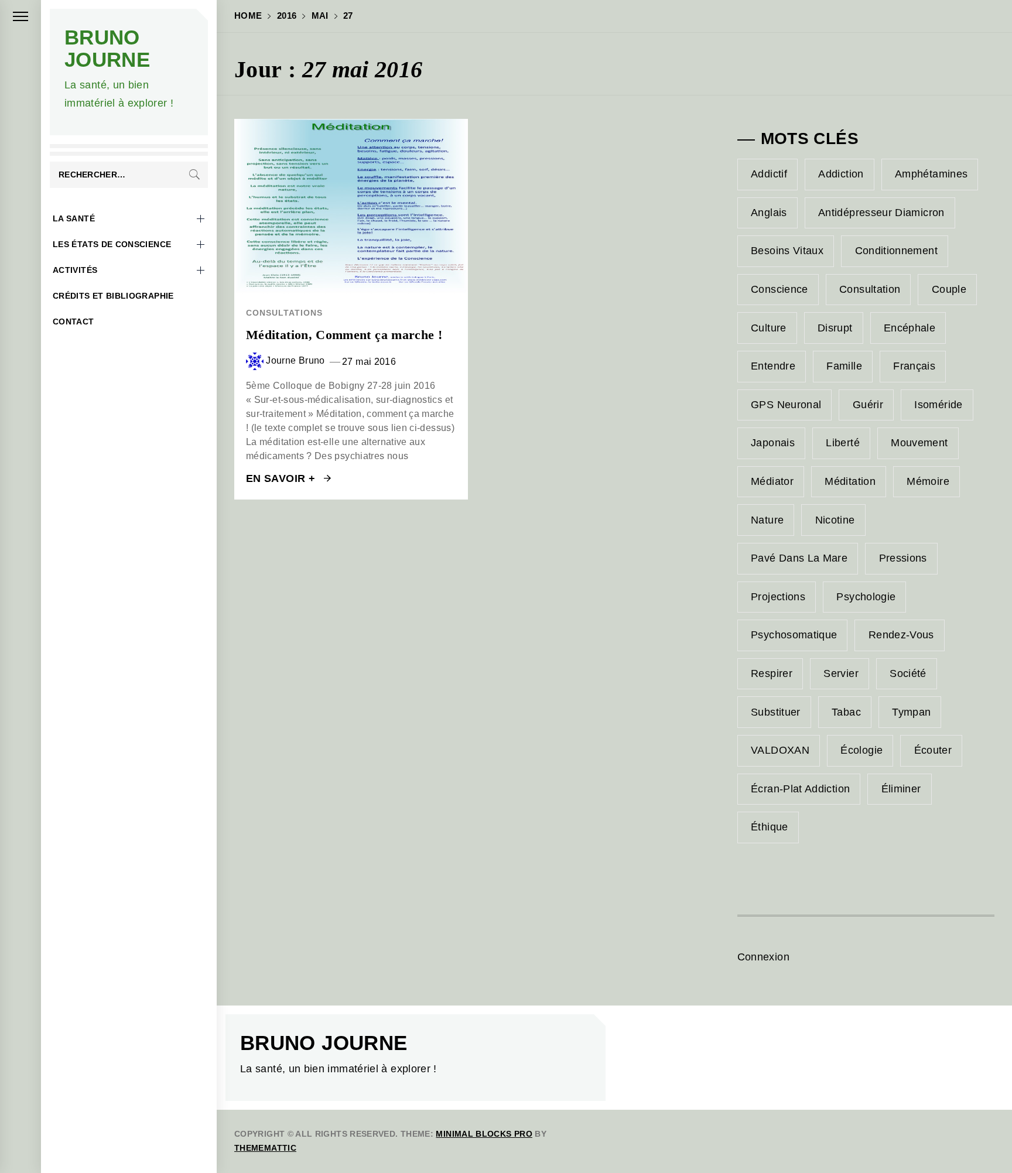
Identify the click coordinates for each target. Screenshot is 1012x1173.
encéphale (909, 328)
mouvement (919, 443)
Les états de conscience (112, 244)
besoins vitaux (787, 251)
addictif (769, 174)
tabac (846, 712)
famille (844, 366)
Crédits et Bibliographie (113, 295)
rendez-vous (901, 635)
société (908, 673)
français (914, 366)
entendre (773, 366)
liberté (843, 443)
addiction (840, 174)
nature (767, 520)
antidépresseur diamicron (881, 212)
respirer (771, 673)
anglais (769, 212)
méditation (850, 481)
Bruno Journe (107, 48)
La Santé (74, 218)
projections (778, 597)
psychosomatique (794, 635)
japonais (773, 443)
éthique (769, 827)
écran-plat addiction (800, 789)
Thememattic (265, 1148)
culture (769, 328)
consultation (869, 289)
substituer (776, 712)
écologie (861, 750)
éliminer (901, 789)
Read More (351, 206)
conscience (779, 289)
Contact (73, 321)
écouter (933, 750)
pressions (903, 558)
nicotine (835, 520)
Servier (841, 673)
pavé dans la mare (799, 558)
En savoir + (282, 478)
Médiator (772, 481)
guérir (868, 405)
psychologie (865, 597)
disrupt (835, 328)
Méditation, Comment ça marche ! (344, 334)
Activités (75, 270)
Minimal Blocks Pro (484, 1133)
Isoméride (938, 405)
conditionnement (896, 251)
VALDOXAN (780, 750)
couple (949, 289)
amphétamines (931, 174)
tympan (911, 712)
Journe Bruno (295, 360)
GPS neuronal (786, 405)
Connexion (763, 957)
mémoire (928, 481)
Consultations (284, 312)
